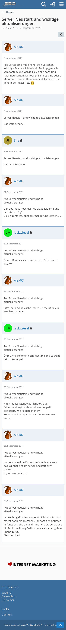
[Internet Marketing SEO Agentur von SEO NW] (33, 565)
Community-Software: (23, 624)
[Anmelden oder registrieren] (52, 4)
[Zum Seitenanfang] (60, 625)
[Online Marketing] (12, 4)
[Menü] (61, 4)
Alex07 (10, 28)
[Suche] (43, 4)
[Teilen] (61, 34)
